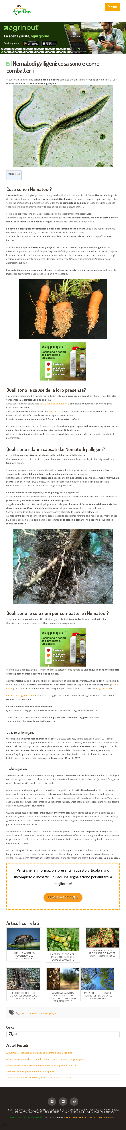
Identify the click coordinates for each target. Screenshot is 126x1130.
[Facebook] (52, 1101)
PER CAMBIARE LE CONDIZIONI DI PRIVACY (91, 1117)
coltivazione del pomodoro (53, 403)
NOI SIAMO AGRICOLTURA (26, 1117)
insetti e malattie (29, 1013)
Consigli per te (59, 1110)
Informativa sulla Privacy (28, 1112)
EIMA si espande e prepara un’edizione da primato (31, 1071)
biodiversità (54, 411)
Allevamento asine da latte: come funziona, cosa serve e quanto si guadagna (44, 1059)
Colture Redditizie (38, 1110)
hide (17, 174)
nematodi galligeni (48, 1013)
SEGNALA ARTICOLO (63, 897)
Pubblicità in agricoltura (100, 1112)
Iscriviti (73, 1110)
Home (9, 1110)
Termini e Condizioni (73, 1112)
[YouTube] (63, 1101)
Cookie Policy (52, 1112)
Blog (98, 1110)
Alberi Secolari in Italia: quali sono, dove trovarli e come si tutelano (39, 1077)
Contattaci (87, 1110)
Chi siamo (20, 1110)
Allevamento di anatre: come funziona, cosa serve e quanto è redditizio (41, 1065)
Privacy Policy (111, 1110)
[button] (112, 7)
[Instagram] (74, 1101)
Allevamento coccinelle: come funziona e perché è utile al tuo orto (39, 1052)
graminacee (105, 688)
